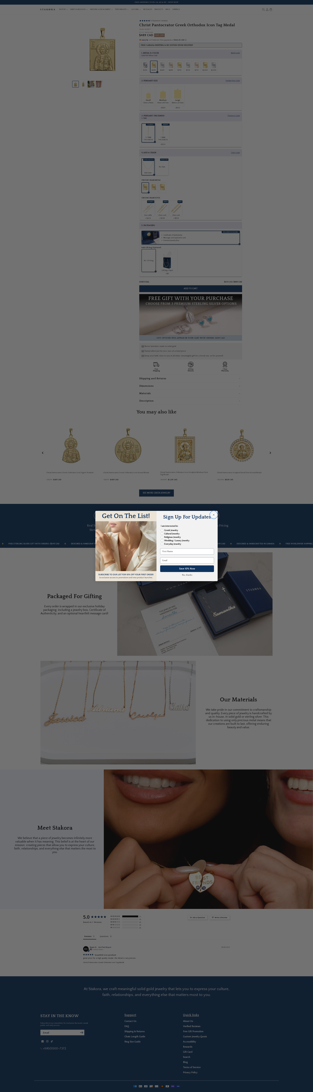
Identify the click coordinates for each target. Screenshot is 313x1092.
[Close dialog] (214, 515)
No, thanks (187, 575)
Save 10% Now (187, 568)
